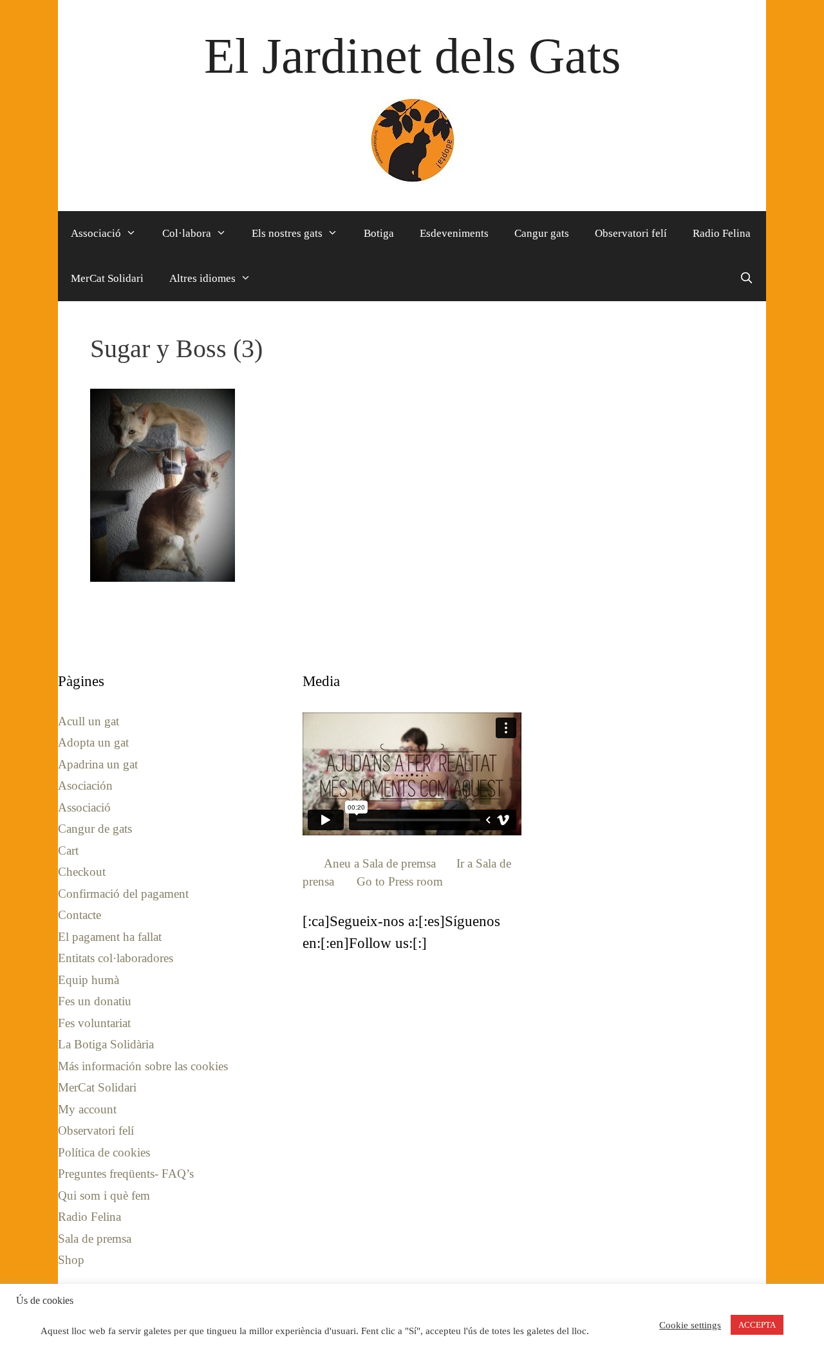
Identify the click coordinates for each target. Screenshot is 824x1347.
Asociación (85, 785)
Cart (68, 850)
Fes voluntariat (94, 1023)
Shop (71, 1260)
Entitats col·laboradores (115, 958)
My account (87, 1109)
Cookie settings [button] (690, 1325)
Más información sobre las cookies (143, 1066)
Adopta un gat (93, 742)
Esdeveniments (454, 233)
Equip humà (88, 980)
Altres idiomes (202, 278)
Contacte (79, 915)
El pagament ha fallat (110, 936)
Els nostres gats (287, 233)
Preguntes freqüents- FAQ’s (126, 1173)
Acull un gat (88, 721)
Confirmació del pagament (123, 893)
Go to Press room (400, 881)
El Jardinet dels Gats (412, 56)
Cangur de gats (95, 828)
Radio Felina (722, 233)
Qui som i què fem (104, 1195)
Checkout (82, 871)
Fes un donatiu (94, 1001)
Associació (96, 233)
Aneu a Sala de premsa (380, 863)
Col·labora (186, 233)
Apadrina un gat (98, 764)
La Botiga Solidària (106, 1044)
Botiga (379, 233)
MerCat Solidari (107, 278)
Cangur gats (541, 233)
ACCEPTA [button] (757, 1325)
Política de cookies (104, 1152)
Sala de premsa (94, 1238)
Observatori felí (631, 233)
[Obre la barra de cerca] (746, 278)
